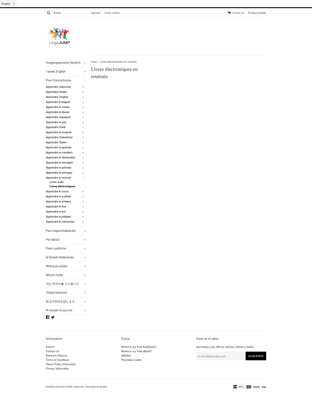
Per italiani (66, 239)
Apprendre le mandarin (59, 152)
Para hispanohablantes (66, 231)
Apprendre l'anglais (57, 97)
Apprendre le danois (57, 112)
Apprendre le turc (56, 211)
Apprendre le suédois (58, 196)
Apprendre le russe (57, 191)
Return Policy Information (61, 364)
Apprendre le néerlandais (60, 157)
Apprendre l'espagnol (58, 117)
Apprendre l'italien (56, 142)
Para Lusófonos (66, 248)
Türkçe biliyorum (66, 292)
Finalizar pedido (257, 12)
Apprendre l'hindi (55, 127)
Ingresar (96, 12)
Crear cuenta (112, 12)
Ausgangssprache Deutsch (66, 62)
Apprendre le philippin (58, 216)
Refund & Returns (56, 355)
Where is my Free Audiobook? (139, 347)
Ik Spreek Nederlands (66, 257)
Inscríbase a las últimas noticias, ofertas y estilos (225, 347)
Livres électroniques (62, 186)
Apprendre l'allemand (58, 86)
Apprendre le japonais (58, 147)
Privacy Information (57, 368)
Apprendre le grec (56, 122)
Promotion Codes (131, 360)
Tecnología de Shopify (96, 386)
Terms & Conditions (57, 360)
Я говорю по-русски (66, 310)
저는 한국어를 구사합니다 (66, 284)
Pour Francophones (65, 80)
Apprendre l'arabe (56, 92)
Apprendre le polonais (58, 167)
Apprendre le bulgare (58, 102)
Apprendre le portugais (59, 172)
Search (50, 347)
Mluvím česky (66, 275)
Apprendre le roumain (58, 177)
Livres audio (56, 182)
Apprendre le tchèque (58, 201)
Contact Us (52, 351)
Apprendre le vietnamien (60, 221)
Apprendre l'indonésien (59, 137)
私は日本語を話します (66, 301)
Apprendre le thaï (56, 206)
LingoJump (78, 386)
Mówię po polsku (66, 266)
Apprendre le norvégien (59, 162)
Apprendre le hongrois (59, 132)
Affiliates (126, 355)
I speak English (66, 71)
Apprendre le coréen (58, 107)
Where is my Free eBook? (136, 351)
